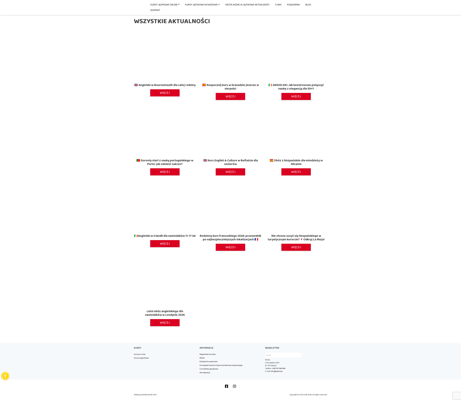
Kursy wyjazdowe (141, 358)
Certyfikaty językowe (209, 368)
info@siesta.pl (276, 371)
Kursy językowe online (164, 5)
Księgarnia (293, 5)
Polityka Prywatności (209, 361)
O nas (278, 5)
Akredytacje (205, 372)
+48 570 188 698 (278, 368)
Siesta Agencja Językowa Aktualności (247, 5)
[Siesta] (140, 7)
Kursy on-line (139, 354)
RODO (202, 358)
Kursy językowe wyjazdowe (201, 5)
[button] (5, 375)
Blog (308, 5)
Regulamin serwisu (208, 354)
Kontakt (155, 10)
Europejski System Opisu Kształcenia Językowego (221, 365)
